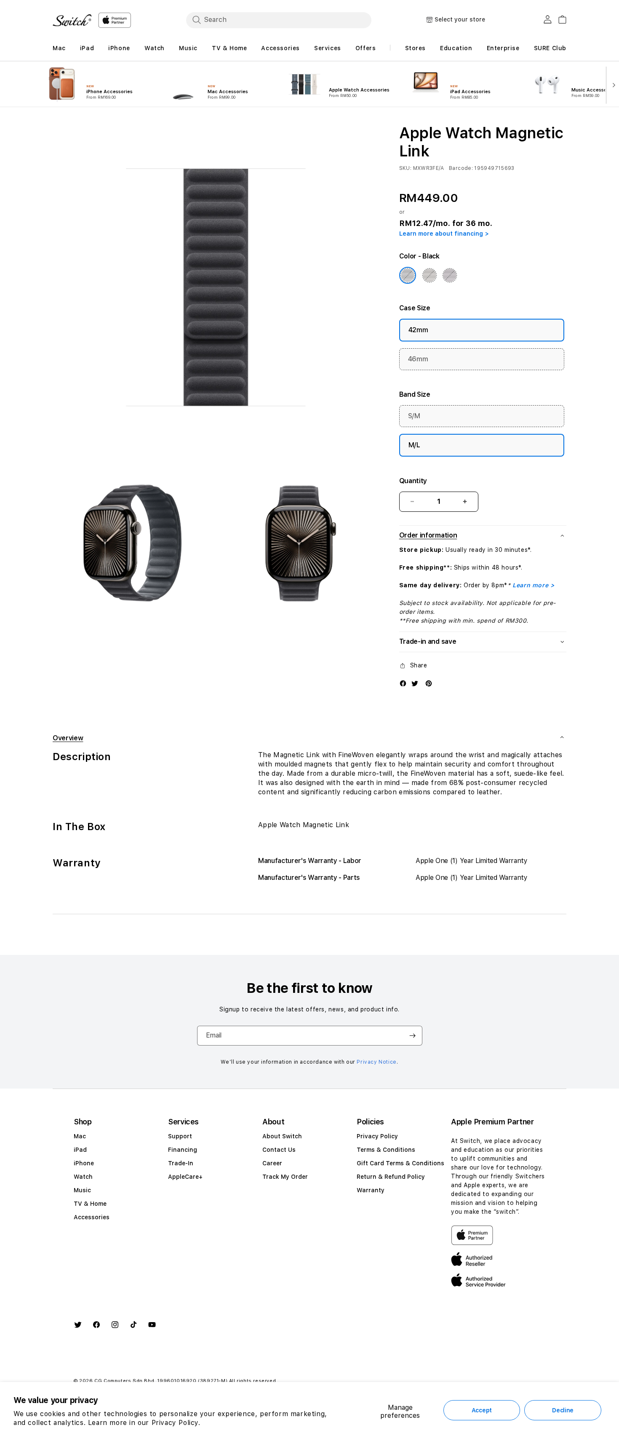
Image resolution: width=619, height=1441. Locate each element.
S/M (414, 416)
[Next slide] (612, 84)
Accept (482, 1410)
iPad (80, 1149)
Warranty (370, 1190)
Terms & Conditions (386, 1149)
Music (82, 1190)
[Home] (72, 20)
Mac (80, 1136)
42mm (418, 330)
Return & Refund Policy (391, 1176)
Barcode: (461, 168)
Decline (563, 1410)
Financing (182, 1149)
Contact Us (279, 1149)
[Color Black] (407, 275)
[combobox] (278, 19)
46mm (418, 359)
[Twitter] (415, 683)
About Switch (282, 1136)
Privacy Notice (376, 1062)
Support (180, 1136)
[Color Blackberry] (449, 275)
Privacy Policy (377, 1136)
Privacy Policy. (176, 1423)
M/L (414, 445)
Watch (83, 1176)
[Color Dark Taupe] (429, 275)
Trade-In (180, 1163)
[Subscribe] (412, 1036)
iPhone (84, 1163)
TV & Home (90, 1203)
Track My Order (285, 1176)
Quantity (413, 481)
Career (272, 1163)
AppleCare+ (185, 1176)
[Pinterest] (428, 683)
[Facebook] (403, 683)
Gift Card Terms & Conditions (400, 1163)
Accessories (91, 1217)
